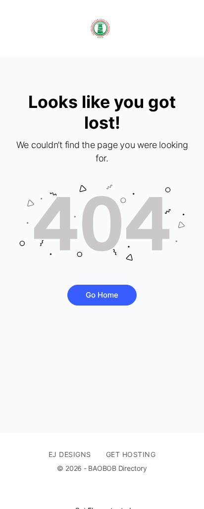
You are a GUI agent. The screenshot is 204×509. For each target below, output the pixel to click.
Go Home (102, 295)
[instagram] (125, 494)
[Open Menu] (16, 28)
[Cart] (185, 28)
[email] (89, 494)
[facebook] (107, 494)
